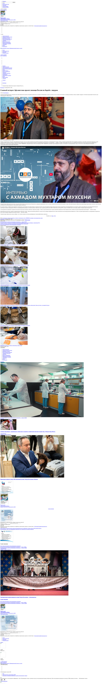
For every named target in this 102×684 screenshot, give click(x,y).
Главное (4, 65)
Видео (4, 45)
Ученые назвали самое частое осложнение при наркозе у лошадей (12, 244)
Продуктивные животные (7, 38)
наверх (1, 642)
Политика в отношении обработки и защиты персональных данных (15, 675)
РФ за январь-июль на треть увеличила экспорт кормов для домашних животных (15, 325)
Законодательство (6, 66)
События (4, 78)
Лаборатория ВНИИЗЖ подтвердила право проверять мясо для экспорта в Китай (15, 285)
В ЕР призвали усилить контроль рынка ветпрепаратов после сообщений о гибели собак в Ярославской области (20, 528)
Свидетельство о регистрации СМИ (9, 674)
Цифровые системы (6, 37)
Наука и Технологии (6, 41)
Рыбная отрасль (5, 70)
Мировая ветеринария (7, 42)
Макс (53, 215)
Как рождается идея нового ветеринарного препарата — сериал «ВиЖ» (13, 546)
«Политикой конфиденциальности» (40, 25)
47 (1, 634)
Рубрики (4, 1)
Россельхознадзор (6, 4)
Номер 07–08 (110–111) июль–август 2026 (8, 19)
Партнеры (4, 5)
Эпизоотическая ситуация (7, 67)
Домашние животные (6, 39)
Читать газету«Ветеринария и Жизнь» (5, 18)
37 (1, 525)
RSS (3, 673)
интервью (2, 361)
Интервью (2, 87)
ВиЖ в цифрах (5, 77)
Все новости (5, 46)
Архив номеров (5, 6)
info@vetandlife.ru (3, 9)
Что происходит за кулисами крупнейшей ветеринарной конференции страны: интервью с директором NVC (20, 222)
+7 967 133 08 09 (3, 54)
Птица (4, 69)
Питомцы (2, 418)
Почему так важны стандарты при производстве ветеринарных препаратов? (14, 223)
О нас (4, 3)
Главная (4, 80)
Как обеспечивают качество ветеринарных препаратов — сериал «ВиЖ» (13, 221)
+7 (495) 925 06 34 (3, 661)
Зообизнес (4, 40)
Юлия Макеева (6, 92)
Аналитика (5, 44)
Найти (14, 2)
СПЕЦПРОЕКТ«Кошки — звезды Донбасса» (5, 434)
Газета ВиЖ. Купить (4, 20)
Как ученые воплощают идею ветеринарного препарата (10, 224)
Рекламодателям (5, 7)
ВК (55, 215)
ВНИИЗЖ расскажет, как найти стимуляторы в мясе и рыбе (11, 345)
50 (2, 24)
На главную (3, 347)
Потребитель (5, 74)
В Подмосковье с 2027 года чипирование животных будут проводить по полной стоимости (17, 529)
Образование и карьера (7, 43)
